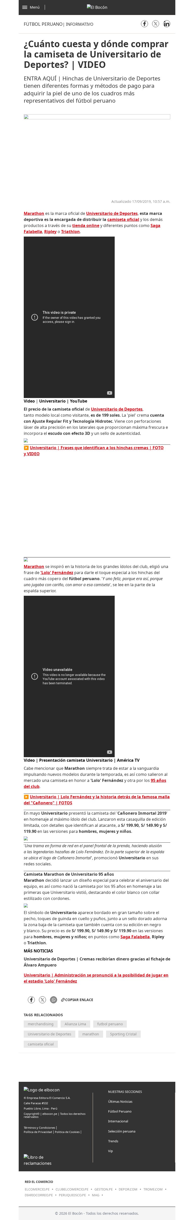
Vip (110, 1151)
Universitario (52, 401)
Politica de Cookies (67, 1132)
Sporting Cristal (123, 1034)
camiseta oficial (68, 409)
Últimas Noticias (120, 1101)
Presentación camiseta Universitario (76, 760)
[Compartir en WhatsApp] (53, 999)
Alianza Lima (75, 1024)
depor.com (128, 1189)
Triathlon (36, 943)
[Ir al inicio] (97, 7)
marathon (90, 1034)
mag (95, 1195)
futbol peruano (110, 1024)
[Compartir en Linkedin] (166, 23)
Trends (113, 1141)
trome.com (153, 1189)
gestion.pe (103, 1189)
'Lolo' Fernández (106, 780)
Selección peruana (121, 1131)
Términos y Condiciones (39, 1127)
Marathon (74, 768)
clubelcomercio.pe (72, 1189)
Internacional (118, 1121)
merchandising (41, 1024)
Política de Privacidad (38, 1132)
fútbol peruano (84, 578)
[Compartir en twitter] (155, 23)
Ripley (158, 937)
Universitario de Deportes (112, 213)
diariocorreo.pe (39, 1195)
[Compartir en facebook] (144, 23)
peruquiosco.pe (72, 1195)
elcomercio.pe (37, 1189)
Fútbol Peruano (43, 24)
